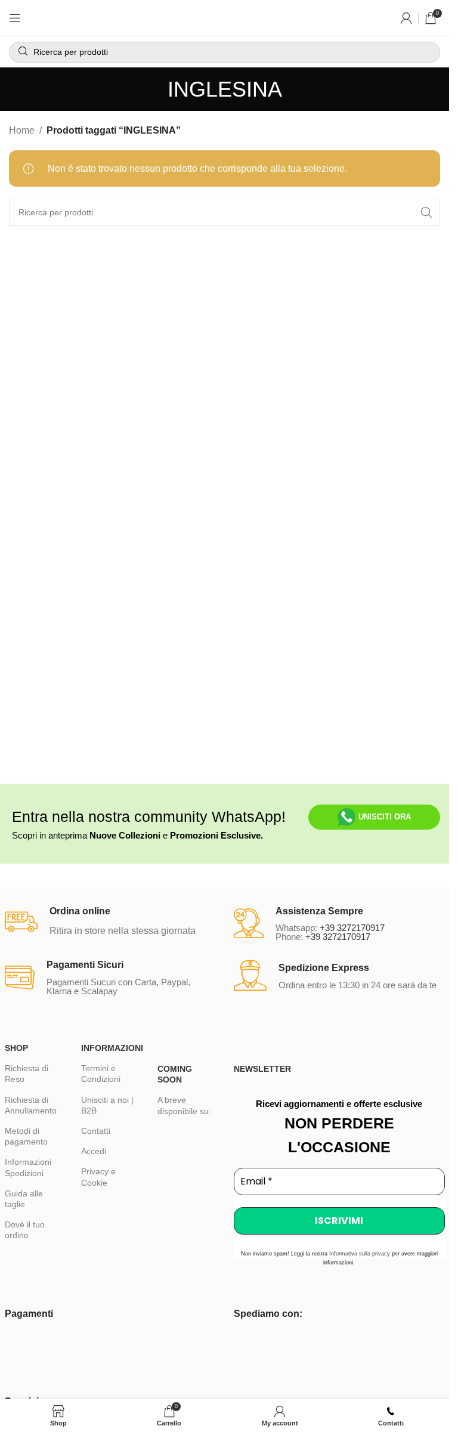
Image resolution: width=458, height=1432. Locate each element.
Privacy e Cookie (98, 1177)
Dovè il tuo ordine (25, 1230)
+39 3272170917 (352, 928)
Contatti (95, 1131)
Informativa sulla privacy (359, 1254)
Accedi (93, 1151)
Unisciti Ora (384, 816)
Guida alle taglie (24, 1199)
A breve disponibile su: (184, 1105)
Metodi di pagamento (26, 1136)
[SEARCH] (426, 212)
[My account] (406, 18)
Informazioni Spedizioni (28, 1167)
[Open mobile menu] (15, 18)
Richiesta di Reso (26, 1073)
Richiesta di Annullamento (31, 1105)
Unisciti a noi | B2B (107, 1105)
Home (22, 130)
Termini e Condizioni (100, 1073)
